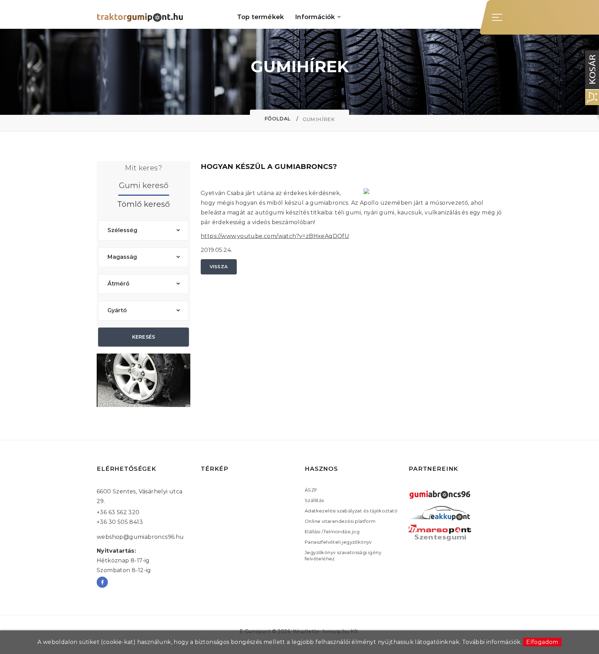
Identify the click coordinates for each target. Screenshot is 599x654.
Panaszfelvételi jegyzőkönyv (338, 542)
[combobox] (143, 230)
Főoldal (277, 119)
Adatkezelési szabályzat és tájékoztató (351, 510)
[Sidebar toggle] (497, 17)
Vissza (219, 266)
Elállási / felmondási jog (332, 531)
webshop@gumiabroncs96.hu (140, 537)
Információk (315, 17)
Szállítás (314, 500)
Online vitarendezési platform (340, 521)
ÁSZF (311, 490)
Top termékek (260, 17)
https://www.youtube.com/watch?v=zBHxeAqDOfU (275, 236)
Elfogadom (542, 642)
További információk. (492, 642)
